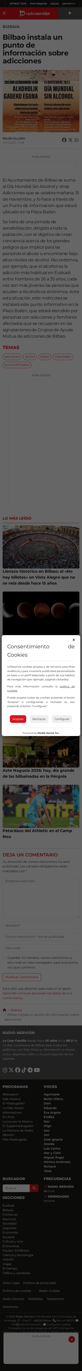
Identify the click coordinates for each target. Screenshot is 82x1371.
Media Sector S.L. (48, 733)
